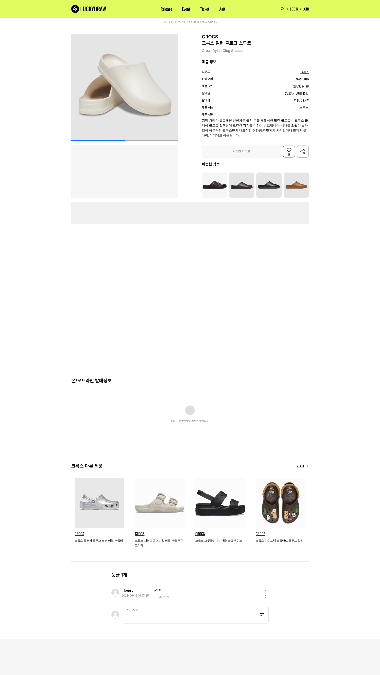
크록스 (304, 72)
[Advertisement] (190, 213)
